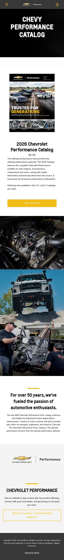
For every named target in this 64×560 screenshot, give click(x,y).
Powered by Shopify (32, 553)
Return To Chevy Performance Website (32, 515)
